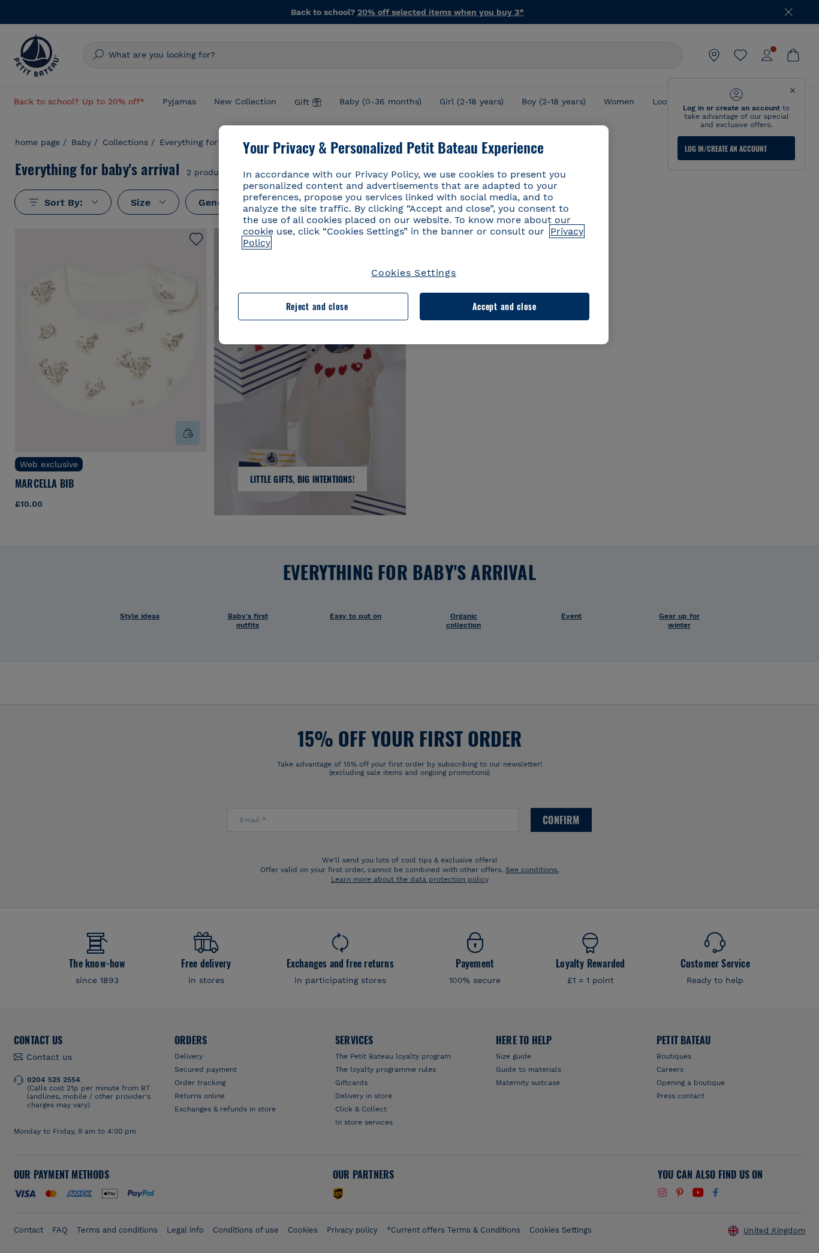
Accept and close (504, 306)
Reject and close (317, 306)
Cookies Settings (413, 272)
